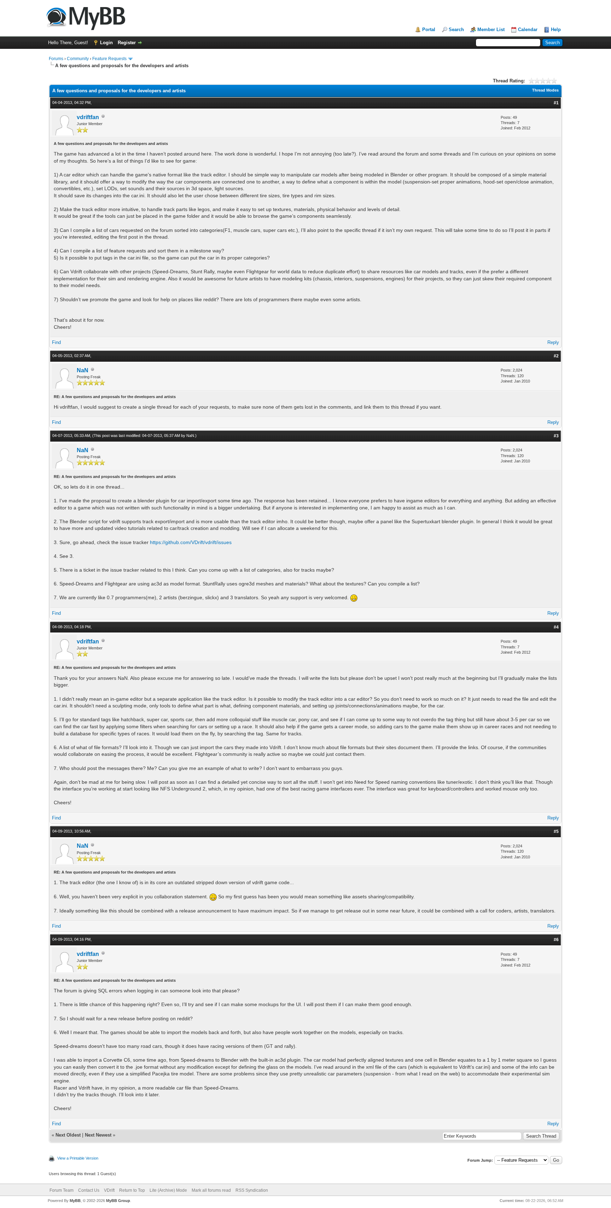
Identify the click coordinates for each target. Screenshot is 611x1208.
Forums (56, 58)
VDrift (109, 1190)
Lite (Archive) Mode (168, 1190)
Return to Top (132, 1190)
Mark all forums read (211, 1190)
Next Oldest (68, 1135)
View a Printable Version (77, 1158)
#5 (556, 831)
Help (556, 29)
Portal (428, 29)
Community (78, 58)
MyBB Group (118, 1200)
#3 (556, 435)
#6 (556, 939)
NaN (82, 370)
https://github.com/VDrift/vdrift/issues (191, 542)
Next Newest (98, 1135)
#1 (556, 102)
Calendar (527, 29)
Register (127, 42)
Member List (491, 29)
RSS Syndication (251, 1190)
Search (456, 29)
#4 (556, 627)
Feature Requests (109, 58)
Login (106, 42)
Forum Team (62, 1190)
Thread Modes (545, 90)
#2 (556, 356)
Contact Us (88, 1190)
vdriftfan (88, 117)
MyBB (75, 1200)
